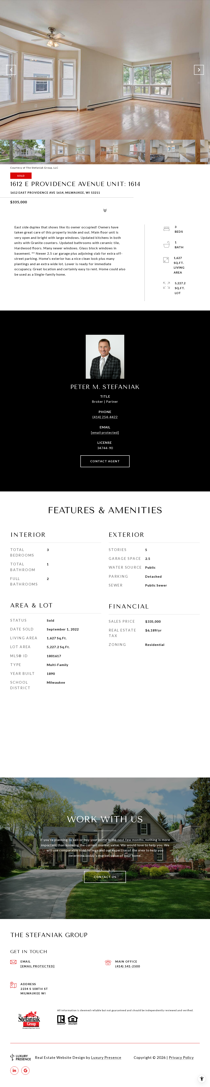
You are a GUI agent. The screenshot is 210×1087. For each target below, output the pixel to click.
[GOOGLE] (25, 1070)
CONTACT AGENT (105, 461)
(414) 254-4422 (105, 417)
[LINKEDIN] (14, 1070)
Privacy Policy (181, 1057)
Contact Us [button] (105, 877)
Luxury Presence (106, 1057)
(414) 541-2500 (127, 966)
